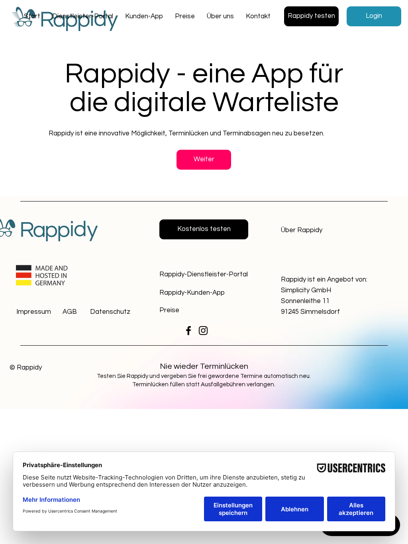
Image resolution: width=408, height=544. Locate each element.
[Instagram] (203, 331)
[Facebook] (188, 331)
